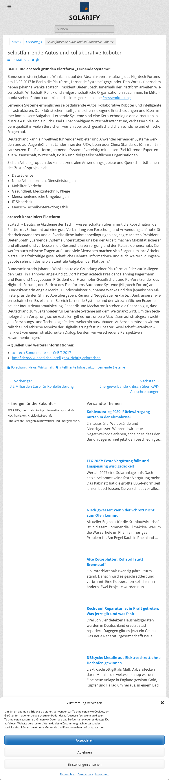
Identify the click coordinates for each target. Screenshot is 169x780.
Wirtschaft (45, 367)
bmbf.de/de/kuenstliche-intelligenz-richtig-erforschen (56, 357)
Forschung (34, 42)
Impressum (102, 774)
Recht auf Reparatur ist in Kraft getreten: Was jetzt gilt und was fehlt (123, 611)
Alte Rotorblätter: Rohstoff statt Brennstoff (115, 562)
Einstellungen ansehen (84, 764)
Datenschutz (67, 774)
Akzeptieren (85, 740)
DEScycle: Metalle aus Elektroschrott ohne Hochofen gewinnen (123, 660)
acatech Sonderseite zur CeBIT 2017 (41, 352)
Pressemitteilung (117, 97)
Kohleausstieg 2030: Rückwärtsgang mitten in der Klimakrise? (118, 414)
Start (16, 42)
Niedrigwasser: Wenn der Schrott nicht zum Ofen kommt (120, 513)
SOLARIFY (84, 18)
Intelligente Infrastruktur (77, 367)
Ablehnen (84, 752)
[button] (162, 703)
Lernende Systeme (111, 367)
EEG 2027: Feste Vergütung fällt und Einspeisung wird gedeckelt (118, 463)
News (32, 367)
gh (37, 60)
